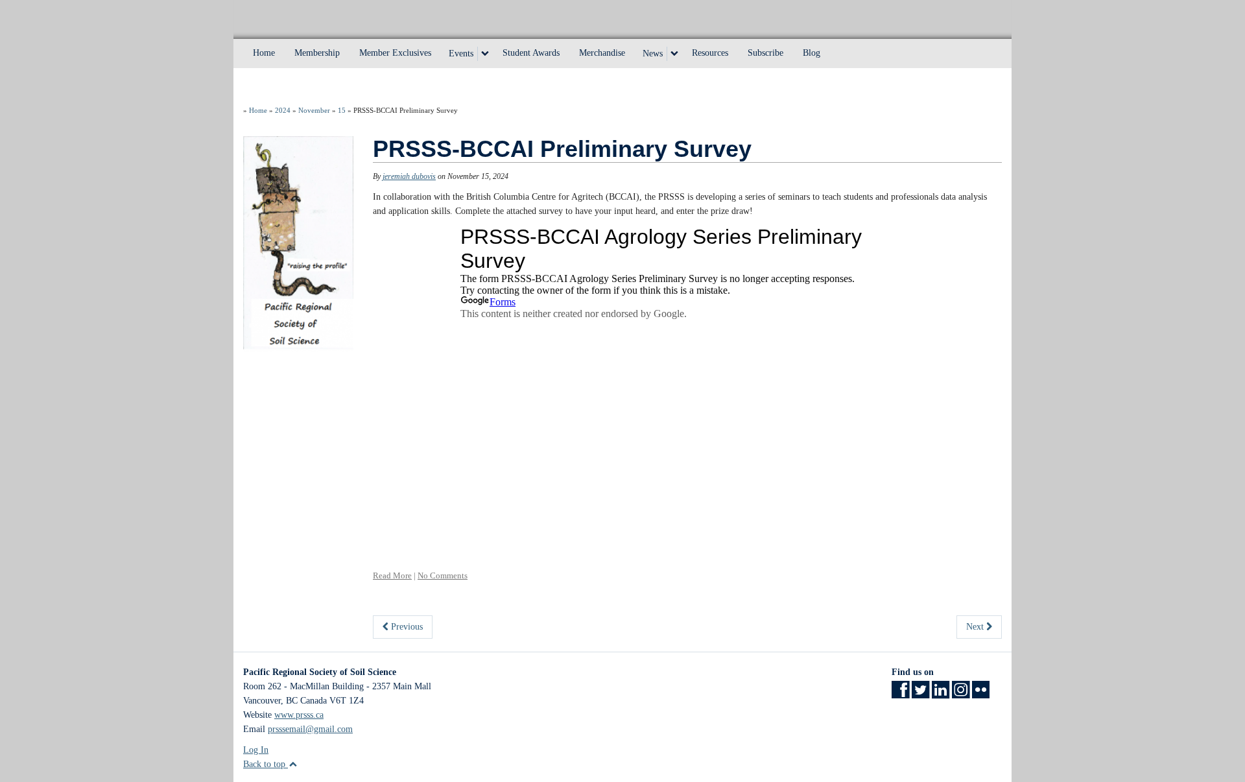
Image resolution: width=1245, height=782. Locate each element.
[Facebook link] (900, 694)
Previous (405, 627)
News (653, 53)
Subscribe (765, 53)
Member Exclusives (395, 53)
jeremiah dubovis (409, 176)
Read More (392, 575)
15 (342, 110)
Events (461, 53)
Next (976, 627)
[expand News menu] (674, 54)
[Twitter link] (920, 694)
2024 (282, 110)
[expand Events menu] (485, 54)
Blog (811, 53)
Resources (710, 53)
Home (264, 53)
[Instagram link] (960, 694)
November (314, 110)
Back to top (265, 764)
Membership (317, 53)
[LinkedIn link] (940, 694)
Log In (255, 750)
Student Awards (531, 53)
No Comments (443, 575)
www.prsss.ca (299, 715)
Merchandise (602, 53)
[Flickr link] (981, 694)
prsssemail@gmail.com (310, 729)
